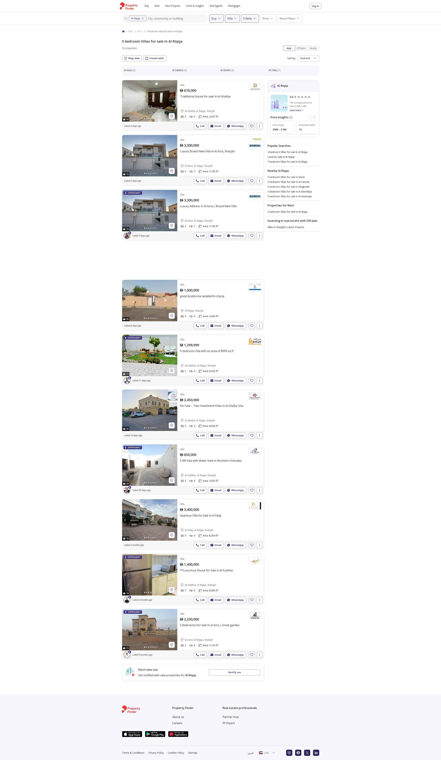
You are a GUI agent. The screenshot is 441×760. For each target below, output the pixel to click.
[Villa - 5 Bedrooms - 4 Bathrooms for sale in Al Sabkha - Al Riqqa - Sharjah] (193, 360)
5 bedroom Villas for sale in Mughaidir (289, 186)
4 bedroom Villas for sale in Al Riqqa (287, 152)
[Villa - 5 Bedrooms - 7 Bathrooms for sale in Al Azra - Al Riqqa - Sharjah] (193, 160)
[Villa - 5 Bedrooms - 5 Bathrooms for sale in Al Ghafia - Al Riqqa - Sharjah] (193, 105)
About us (178, 717)
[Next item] (314, 117)
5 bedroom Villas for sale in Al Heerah (288, 181)
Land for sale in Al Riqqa (281, 156)
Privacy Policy (156, 752)
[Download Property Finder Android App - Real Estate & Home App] (155, 734)
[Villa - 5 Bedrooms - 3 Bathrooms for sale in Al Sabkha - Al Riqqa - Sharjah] (193, 469)
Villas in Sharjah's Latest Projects (286, 227)
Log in (315, 6)
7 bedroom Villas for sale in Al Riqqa (287, 161)
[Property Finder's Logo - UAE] (129, 6)
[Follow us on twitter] (307, 753)
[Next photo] (174, 101)
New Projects (172, 5)
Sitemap (192, 752)
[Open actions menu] (259, 126)
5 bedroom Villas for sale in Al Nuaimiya (290, 196)
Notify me (234, 672)
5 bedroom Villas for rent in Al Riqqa (287, 211)
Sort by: (291, 58)
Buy (147, 5)
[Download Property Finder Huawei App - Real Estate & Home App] (178, 734)
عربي (251, 753)
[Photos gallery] (149, 101)
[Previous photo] (125, 101)
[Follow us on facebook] (298, 753)
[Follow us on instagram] (289, 753)
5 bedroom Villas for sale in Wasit (286, 177)
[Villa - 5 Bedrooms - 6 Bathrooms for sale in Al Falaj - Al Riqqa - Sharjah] (193, 524)
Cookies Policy (176, 752)
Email (218, 126)
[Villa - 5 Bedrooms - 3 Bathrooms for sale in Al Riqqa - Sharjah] (193, 305)
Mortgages (234, 5)
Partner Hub (231, 717)
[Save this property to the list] (252, 126)
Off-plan (301, 48)
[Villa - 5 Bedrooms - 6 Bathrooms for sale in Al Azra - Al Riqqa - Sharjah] (193, 634)
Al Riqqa (135, 18)
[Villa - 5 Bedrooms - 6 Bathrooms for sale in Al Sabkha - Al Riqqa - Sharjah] (193, 579)
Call (202, 126)
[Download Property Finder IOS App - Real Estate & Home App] (132, 734)
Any (289, 48)
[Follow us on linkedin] (316, 753)
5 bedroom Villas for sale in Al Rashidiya (290, 191)
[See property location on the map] (172, 116)
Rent (157, 5)
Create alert (157, 58)
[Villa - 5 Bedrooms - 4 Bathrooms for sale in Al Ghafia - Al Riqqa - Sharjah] (193, 414)
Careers (177, 723)
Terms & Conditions (133, 752)
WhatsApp (237, 126)
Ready (313, 48)
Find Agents (216, 5)
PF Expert (229, 723)
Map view (134, 58)
